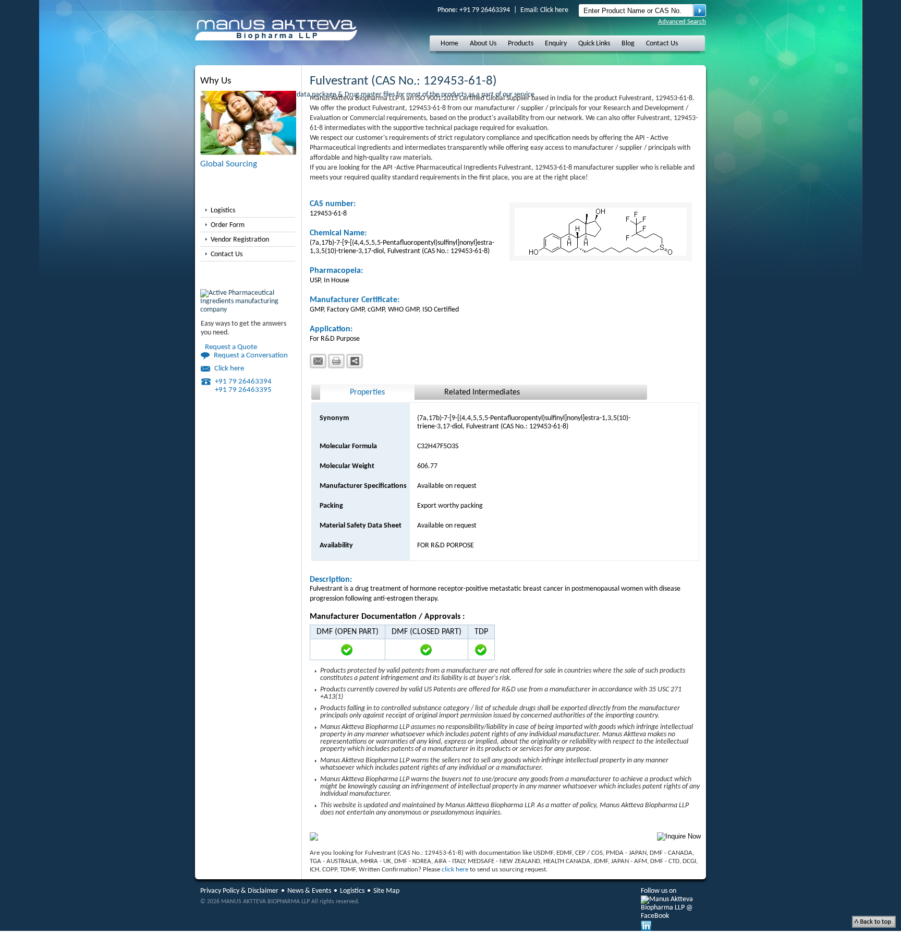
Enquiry (556, 43)
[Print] (336, 361)
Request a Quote (231, 347)
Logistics (223, 210)
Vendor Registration (240, 240)
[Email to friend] (318, 361)
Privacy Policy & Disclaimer (239, 891)
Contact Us (662, 43)
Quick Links (594, 43)
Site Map (386, 891)
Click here (554, 10)
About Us (483, 43)
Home (449, 43)
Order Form (228, 225)
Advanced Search (682, 21)
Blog (628, 43)
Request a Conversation (251, 356)
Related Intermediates (482, 392)
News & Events (309, 891)
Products (520, 43)
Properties (367, 392)
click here (455, 869)
